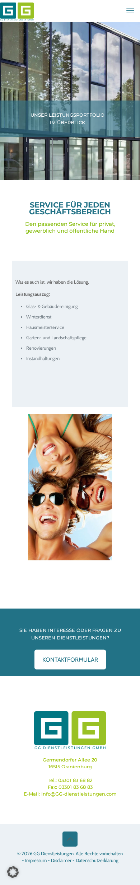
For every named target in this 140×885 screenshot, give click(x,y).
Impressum (36, 860)
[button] (13, 872)
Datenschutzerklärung (97, 860)
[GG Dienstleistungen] (17, 11)
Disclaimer (61, 860)
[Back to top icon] (70, 839)
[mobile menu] (130, 11)
